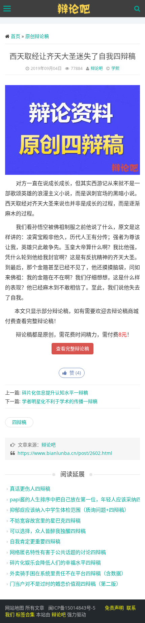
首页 (15, 36)
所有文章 (34, 608)
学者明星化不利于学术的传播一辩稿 (59, 401)
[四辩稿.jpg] (72, 129)
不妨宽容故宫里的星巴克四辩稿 (45, 520)
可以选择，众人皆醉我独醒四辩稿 (48, 531)
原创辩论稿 (37, 36)
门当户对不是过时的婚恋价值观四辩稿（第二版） (65, 583)
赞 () (74, 372)
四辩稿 (19, 422)
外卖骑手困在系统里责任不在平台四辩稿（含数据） (68, 573)
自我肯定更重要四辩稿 (35, 541)
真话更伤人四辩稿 (30, 488)
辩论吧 (97, 68)
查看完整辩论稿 (72, 348)
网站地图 (14, 608)
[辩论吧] (74, 8)
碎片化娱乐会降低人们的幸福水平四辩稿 (55, 562)
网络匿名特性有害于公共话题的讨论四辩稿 (58, 552)
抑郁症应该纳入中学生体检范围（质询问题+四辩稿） (69, 509)
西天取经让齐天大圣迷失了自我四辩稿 (72, 56)
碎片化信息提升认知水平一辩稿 (55, 392)
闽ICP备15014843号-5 (71, 608)
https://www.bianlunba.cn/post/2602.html (65, 453)
